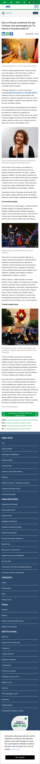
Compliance (5, 648)
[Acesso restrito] (33, 2)
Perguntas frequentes (9, 659)
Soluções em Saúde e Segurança (12, 538)
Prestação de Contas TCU (10, 676)
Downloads (5, 699)
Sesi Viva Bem (6, 561)
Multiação (5, 477)
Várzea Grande (6, 599)
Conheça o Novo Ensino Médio (12, 471)
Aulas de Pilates (7, 449)
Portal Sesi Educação (9, 494)
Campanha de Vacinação (10, 504)
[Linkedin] (3, 34)
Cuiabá (4, 582)
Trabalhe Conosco (8, 654)
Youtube (35, 420)
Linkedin (23, 420)
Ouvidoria (5, 688)
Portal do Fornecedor (9, 671)
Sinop (3, 594)
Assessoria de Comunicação (11, 642)
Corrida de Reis (7, 466)
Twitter (29, 420)
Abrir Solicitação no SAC (10, 693)
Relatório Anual (7, 682)
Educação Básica (7, 460)
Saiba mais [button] (16, 749)
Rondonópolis (6, 588)
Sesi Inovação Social (8, 510)
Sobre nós (5, 637)
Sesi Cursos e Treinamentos (11, 550)
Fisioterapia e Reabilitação (10, 454)
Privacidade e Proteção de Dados (13, 711)
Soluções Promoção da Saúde (11, 527)
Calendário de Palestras (9, 521)
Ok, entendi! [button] (20, 757)
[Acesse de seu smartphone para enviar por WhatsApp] (7, 34)
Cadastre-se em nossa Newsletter (13, 555)
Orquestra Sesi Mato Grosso (11, 488)
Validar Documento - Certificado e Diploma (16, 483)
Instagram (17, 420)
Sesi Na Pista (6, 544)
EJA (3, 443)
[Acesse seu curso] (29, 2)
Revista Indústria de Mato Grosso (13, 621)
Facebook (10, 420)
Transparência (6, 665)
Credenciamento (7, 705)
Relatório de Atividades (9, 626)
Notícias (9, 13)
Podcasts (5, 609)
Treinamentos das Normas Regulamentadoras (17, 567)
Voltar (35, 13)
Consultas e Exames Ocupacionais (13, 572)
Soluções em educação (9, 533)
